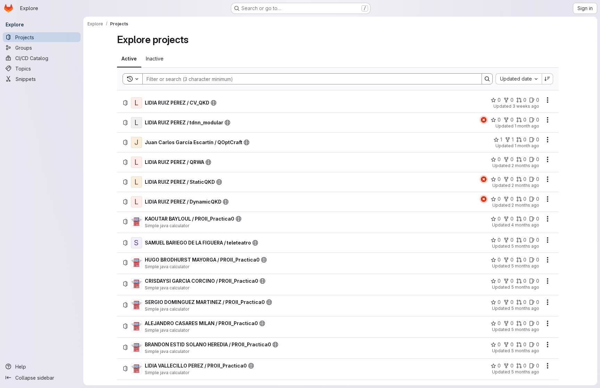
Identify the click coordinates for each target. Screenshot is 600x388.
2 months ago (525, 165)
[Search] (487, 78)
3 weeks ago (525, 106)
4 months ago (525, 225)
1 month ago (527, 126)
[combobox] (518, 78)
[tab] (129, 58)
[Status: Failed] (484, 120)
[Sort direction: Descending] (547, 78)
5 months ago (525, 246)
